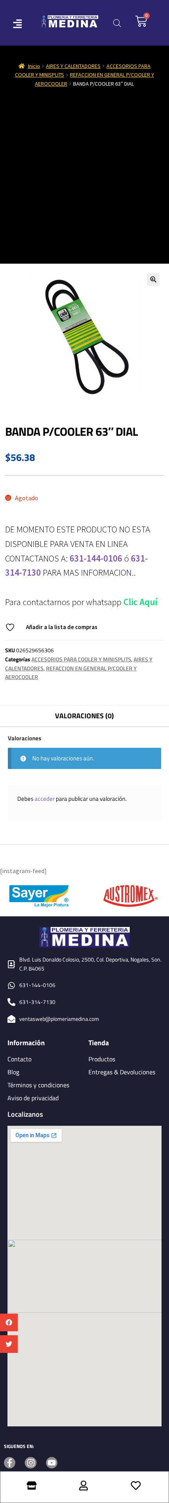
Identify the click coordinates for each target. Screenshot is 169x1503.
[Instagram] (30, 1462)
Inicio (34, 66)
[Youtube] (51, 1462)
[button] (9, 1322)
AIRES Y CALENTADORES (73, 66)
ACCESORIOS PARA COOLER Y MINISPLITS (81, 659)
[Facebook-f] (9, 1462)
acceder (45, 798)
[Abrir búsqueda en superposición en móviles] (117, 23)
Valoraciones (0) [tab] (84, 715)
